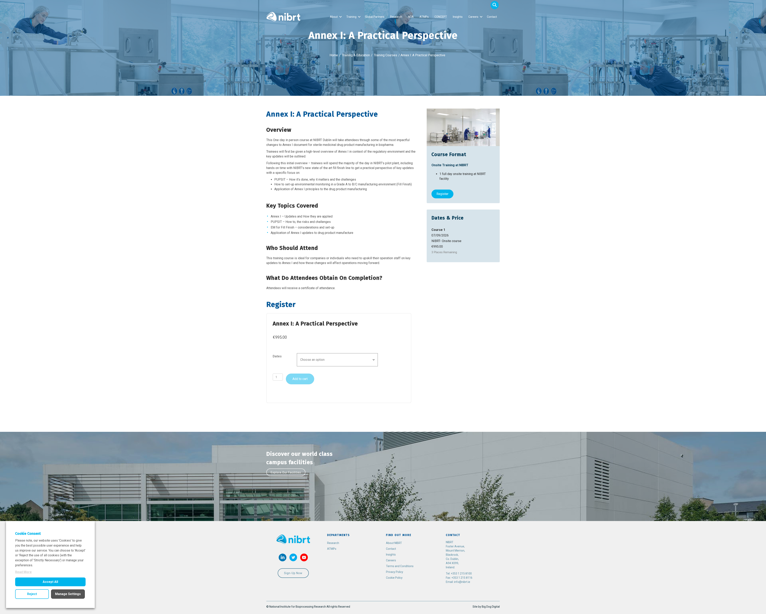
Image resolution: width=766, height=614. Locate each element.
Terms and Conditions (400, 566)
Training (351, 16)
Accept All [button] (50, 582)
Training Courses (385, 55)
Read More (23, 572)
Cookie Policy (394, 577)
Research (396, 16)
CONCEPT (440, 16)
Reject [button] (32, 594)
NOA (411, 16)
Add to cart (300, 379)
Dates (277, 356)
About (334, 16)
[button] (495, 5)
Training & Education (356, 55)
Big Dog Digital (491, 606)
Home (334, 55)
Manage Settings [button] (68, 594)
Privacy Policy (394, 571)
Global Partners (374, 16)
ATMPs (424, 16)
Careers (473, 16)
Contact (492, 16)
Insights (458, 16)
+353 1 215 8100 (461, 573)
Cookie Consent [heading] (28, 533)
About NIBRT (394, 543)
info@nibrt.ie (462, 581)
